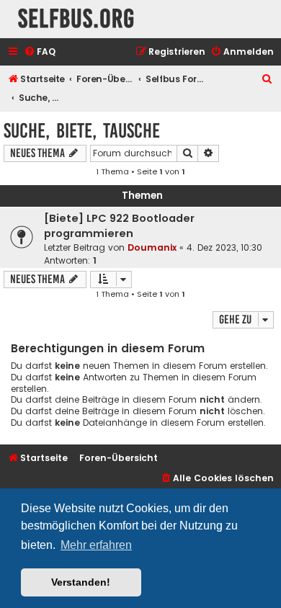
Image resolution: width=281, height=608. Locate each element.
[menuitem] (39, 52)
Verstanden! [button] (80, 582)
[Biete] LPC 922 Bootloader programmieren (119, 226)
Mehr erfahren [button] (96, 545)
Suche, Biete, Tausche (82, 131)
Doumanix (152, 247)
